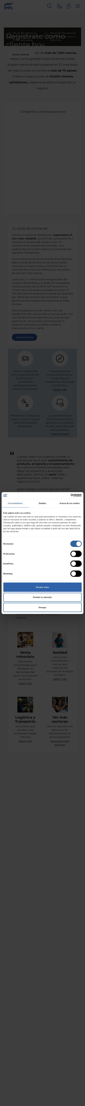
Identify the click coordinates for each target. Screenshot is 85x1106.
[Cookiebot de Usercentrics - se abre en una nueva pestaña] (64, 495)
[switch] (76, 554)
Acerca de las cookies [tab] (70, 503)
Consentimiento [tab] (15, 503)
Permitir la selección (42, 597)
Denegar (42, 607)
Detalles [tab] (42, 503)
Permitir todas (42, 587)
